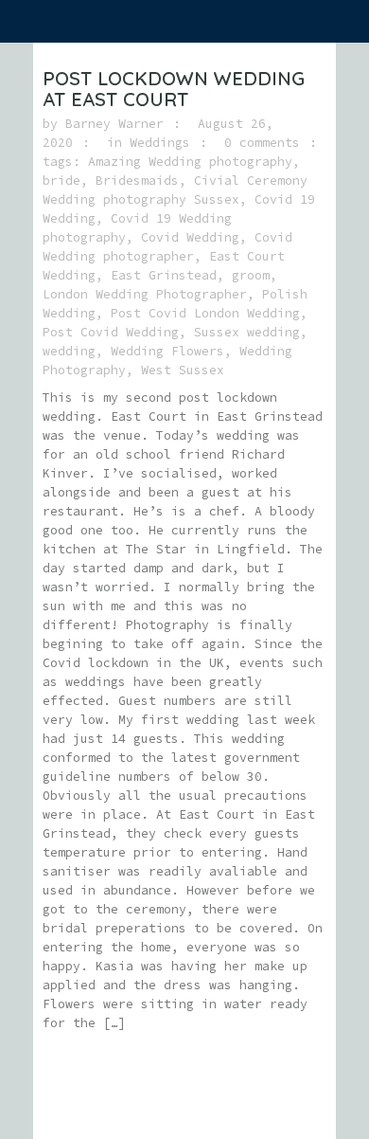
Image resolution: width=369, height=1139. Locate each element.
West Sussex (182, 370)
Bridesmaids (137, 180)
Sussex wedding (247, 332)
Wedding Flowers (167, 351)
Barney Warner (114, 124)
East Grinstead (164, 275)
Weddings (160, 143)
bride (61, 180)
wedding (69, 351)
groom (251, 275)
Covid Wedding (190, 237)
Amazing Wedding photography (190, 162)
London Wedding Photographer (145, 294)
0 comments (262, 143)
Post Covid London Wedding (205, 313)
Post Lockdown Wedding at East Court (174, 88)
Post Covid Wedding (111, 332)
